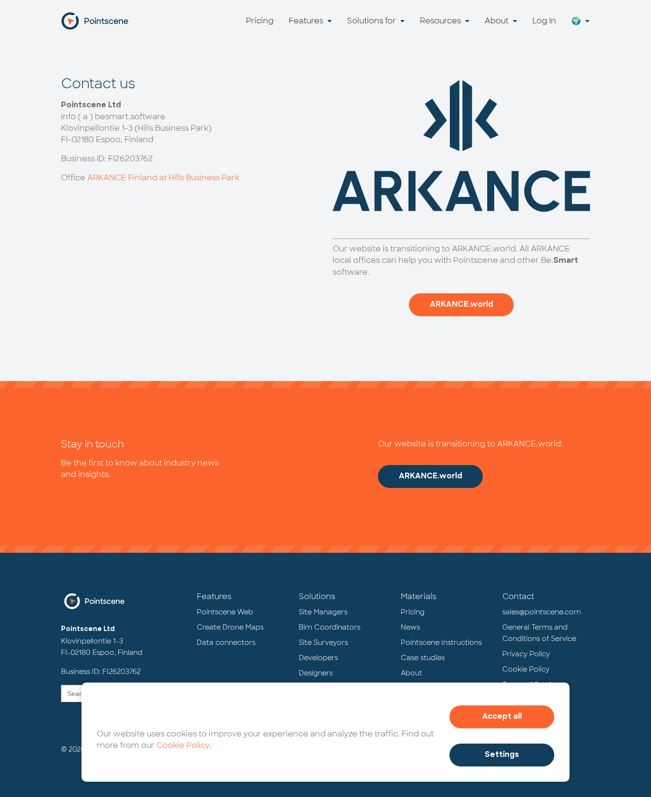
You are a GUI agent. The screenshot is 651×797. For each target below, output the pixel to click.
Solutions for (371, 21)
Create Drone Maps (230, 627)
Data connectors (226, 642)
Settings (502, 755)
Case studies (423, 657)
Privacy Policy (526, 654)
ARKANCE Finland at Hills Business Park (163, 178)
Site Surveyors (323, 642)
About (497, 21)
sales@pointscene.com (541, 612)
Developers (318, 657)
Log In (544, 21)
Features (306, 21)
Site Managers (323, 612)
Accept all (502, 717)
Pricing (260, 21)
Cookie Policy (182, 745)
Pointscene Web (225, 612)
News (410, 627)
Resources (440, 21)
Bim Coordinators (329, 627)
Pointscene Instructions (441, 642)
